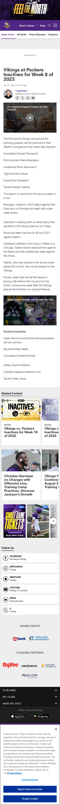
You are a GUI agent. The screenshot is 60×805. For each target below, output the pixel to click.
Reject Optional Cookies (30, 789)
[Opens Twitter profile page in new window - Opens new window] (23, 98)
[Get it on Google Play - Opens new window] (41, 718)
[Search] (49, 25)
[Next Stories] (53, 521)
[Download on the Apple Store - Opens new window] (18, 716)
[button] (30, 118)
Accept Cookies (30, 798)
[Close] (56, 729)
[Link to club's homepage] (7, 24)
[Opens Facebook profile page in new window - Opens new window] (18, 98)
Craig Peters (21, 91)
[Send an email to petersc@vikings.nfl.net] (33, 98)
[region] (30, 764)
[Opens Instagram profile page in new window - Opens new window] (28, 98)
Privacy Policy (14, 773)
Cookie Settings (30, 779)
